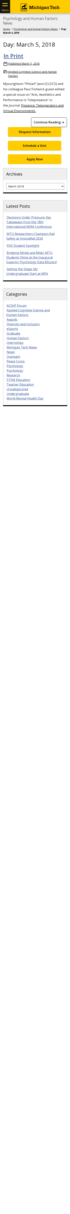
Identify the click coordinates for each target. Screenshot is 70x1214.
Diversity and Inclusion (23, 324)
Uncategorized (17, 389)
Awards (12, 319)
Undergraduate (18, 394)
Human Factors (18, 338)
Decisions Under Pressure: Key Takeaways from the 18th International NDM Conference (29, 222)
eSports (12, 329)
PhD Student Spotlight (23, 245)
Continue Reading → (49, 122)
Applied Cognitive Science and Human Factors (32, 74)
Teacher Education (20, 384)
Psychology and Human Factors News (30, 21)
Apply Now (35, 159)
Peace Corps (16, 361)
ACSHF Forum (16, 305)
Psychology (15, 366)
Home (6, 29)
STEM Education (18, 380)
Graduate (13, 333)
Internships (15, 343)
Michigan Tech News (22, 347)
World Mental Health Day (25, 398)
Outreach (13, 357)
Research (13, 375)
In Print (13, 56)
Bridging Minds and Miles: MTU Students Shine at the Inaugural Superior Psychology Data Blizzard (31, 257)
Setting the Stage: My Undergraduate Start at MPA (27, 271)
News (11, 352)
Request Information (35, 132)
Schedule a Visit (34, 146)
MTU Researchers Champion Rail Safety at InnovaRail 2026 (30, 236)
